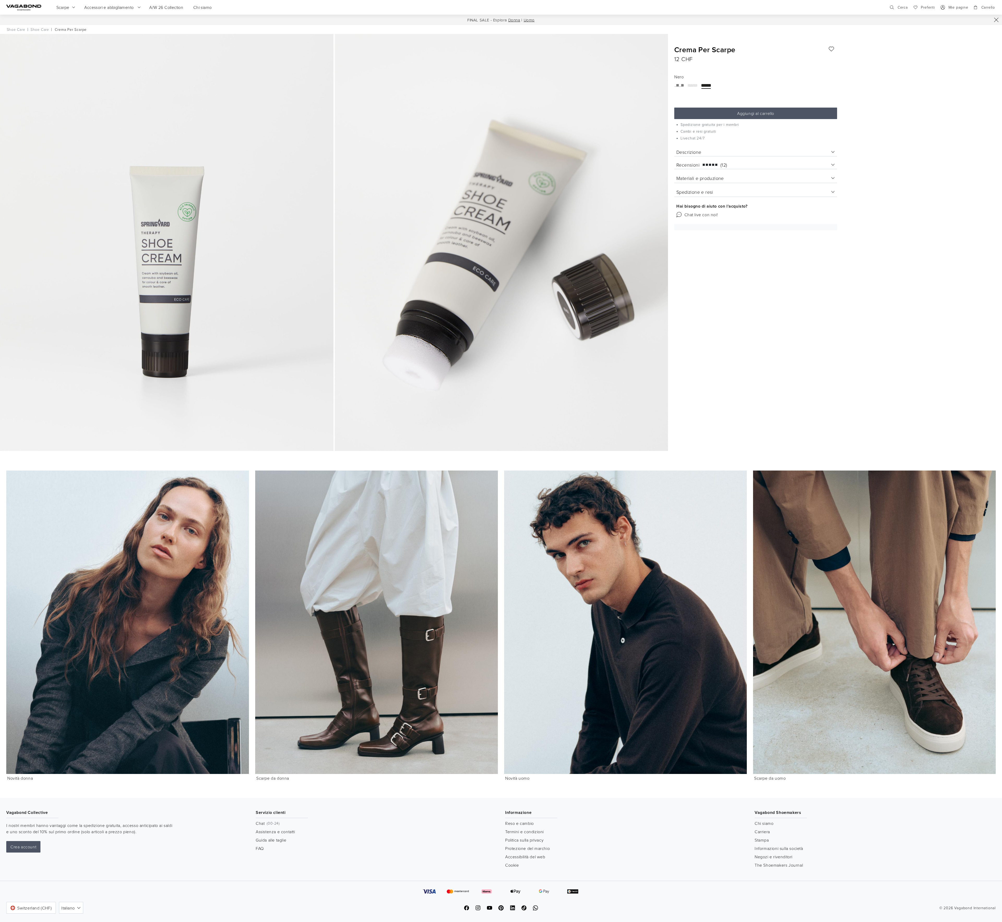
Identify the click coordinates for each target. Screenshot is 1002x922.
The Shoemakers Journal (779, 865)
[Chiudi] (996, 20)
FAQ (260, 848)
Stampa (762, 840)
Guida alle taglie (271, 840)
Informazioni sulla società (779, 848)
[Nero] (706, 85)
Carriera (762, 832)
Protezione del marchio (527, 848)
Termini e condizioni (524, 832)
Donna (514, 20)
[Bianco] (692, 85)
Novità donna (20, 778)
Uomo (529, 20)
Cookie (512, 865)
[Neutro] (679, 85)
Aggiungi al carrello (755, 113)
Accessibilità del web (525, 857)
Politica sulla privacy (524, 840)
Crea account (23, 847)
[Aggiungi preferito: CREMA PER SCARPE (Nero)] (831, 49)
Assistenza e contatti (275, 832)
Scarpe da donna (272, 778)
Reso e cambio (519, 823)
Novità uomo (517, 778)
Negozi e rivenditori (773, 857)
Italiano (68, 908)
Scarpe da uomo (770, 778)
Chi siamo (764, 823)
